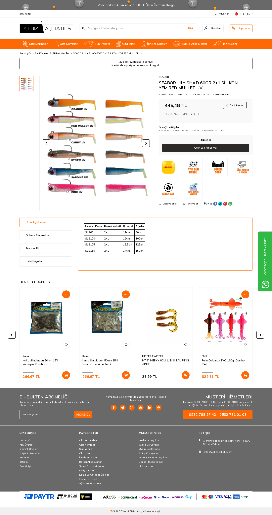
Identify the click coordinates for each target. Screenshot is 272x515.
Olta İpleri (128, 44)
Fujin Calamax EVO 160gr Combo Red (223, 362)
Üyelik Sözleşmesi (149, 448)
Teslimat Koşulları (149, 440)
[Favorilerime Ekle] (66, 345)
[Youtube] (141, 408)
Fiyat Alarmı (236, 105)
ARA (190, 28)
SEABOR (164, 76)
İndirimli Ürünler (28, 448)
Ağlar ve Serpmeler (90, 483)
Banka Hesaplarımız (151, 461)
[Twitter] (123, 408)
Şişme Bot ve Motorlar (92, 466)
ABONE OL (83, 414)
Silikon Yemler (61, 53)
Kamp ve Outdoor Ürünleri (94, 474)
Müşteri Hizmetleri (30, 453)
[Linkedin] (150, 408)
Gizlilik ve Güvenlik (149, 444)
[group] (96, 143)
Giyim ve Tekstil (88, 478)
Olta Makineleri (38, 44)
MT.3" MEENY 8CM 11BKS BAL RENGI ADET (166, 362)
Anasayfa (25, 53)
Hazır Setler (229, 44)
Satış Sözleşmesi (149, 453)
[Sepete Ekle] (66, 375)
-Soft (114, 511)
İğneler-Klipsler (157, 44)
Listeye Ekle (169, 203)
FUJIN (205, 355)
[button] (46, 143)
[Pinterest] (158, 408)
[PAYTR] (136, 496)
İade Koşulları (34, 261)
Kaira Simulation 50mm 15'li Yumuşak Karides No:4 (40, 362)
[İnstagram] (132, 408)
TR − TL (245, 13)
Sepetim (24, 457)
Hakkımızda (146, 466)
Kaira (26, 355)
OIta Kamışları (69, 44)
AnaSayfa (25, 440)
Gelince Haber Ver (205, 147)
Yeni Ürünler (26, 444)
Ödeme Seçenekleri (38, 235)
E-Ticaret (124, 511)
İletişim (24, 461)
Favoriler (224, 13)
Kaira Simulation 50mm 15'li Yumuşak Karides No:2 (100, 362)
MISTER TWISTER (152, 355)
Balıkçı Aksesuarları (194, 44)
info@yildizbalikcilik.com (218, 451)
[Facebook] (114, 408)
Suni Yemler (102, 44)
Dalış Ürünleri (87, 470)
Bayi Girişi (25, 13)
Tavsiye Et (192, 203)
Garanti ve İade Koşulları (153, 457)
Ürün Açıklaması (36, 222)
